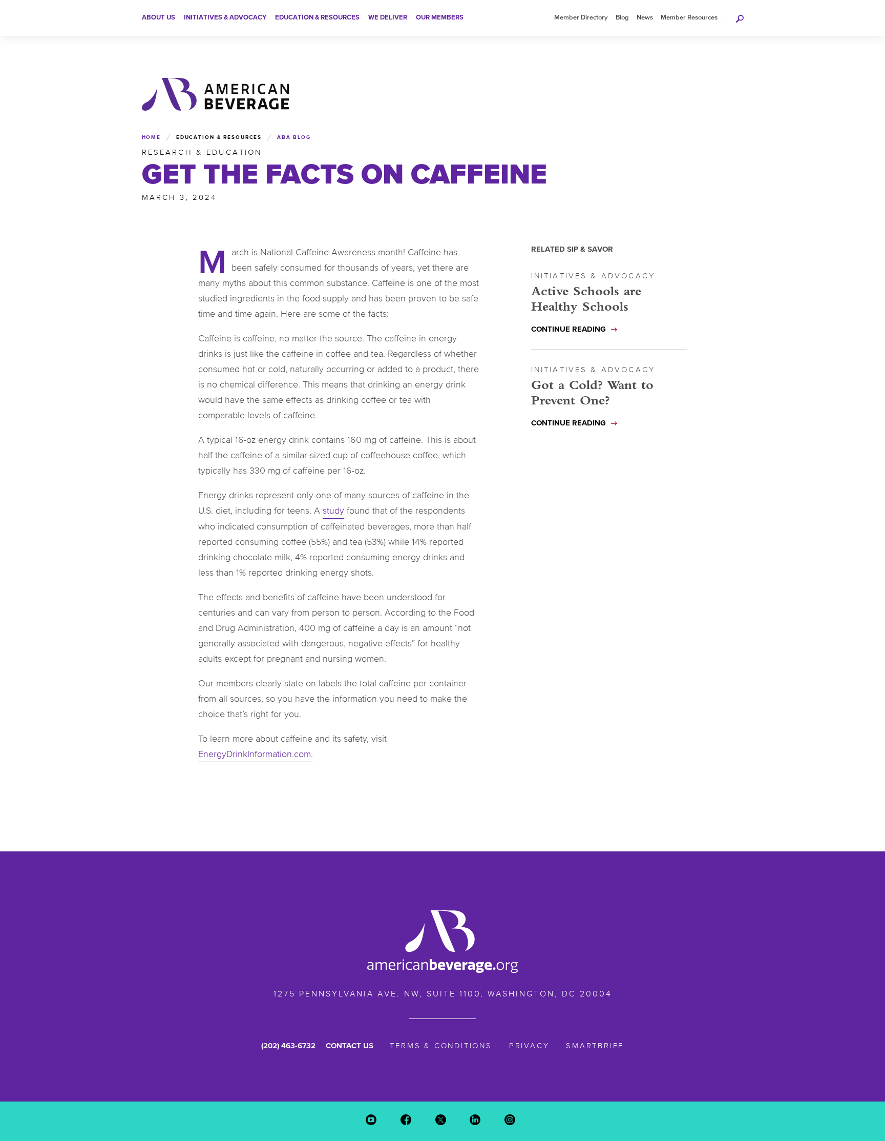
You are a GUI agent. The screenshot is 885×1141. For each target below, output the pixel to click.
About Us (158, 17)
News (645, 17)
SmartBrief (595, 1045)
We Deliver (387, 17)
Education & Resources (317, 17)
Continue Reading (568, 328)
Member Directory (581, 17)
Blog (622, 17)
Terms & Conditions (441, 1045)
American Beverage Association (215, 94)
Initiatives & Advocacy (225, 17)
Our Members (439, 17)
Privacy (529, 1045)
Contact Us (349, 1045)
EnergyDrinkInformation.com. (255, 754)
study (333, 510)
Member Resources (689, 17)
